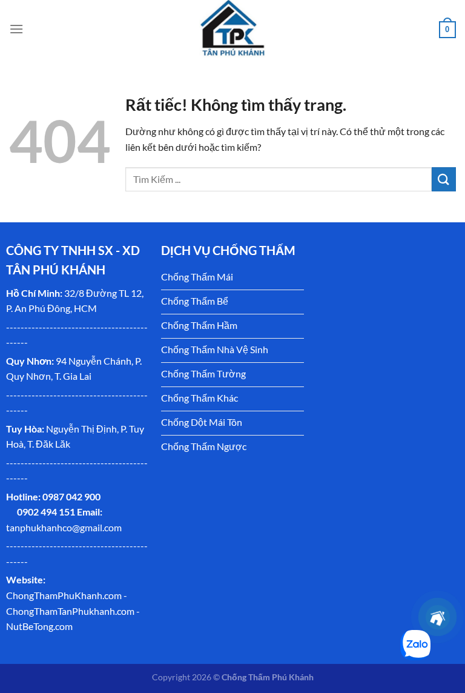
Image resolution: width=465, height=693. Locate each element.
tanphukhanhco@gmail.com (64, 527)
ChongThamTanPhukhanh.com (70, 611)
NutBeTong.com (39, 626)
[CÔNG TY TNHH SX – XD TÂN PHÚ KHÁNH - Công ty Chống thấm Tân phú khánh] (232, 29)
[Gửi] (444, 179)
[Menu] (16, 29)
